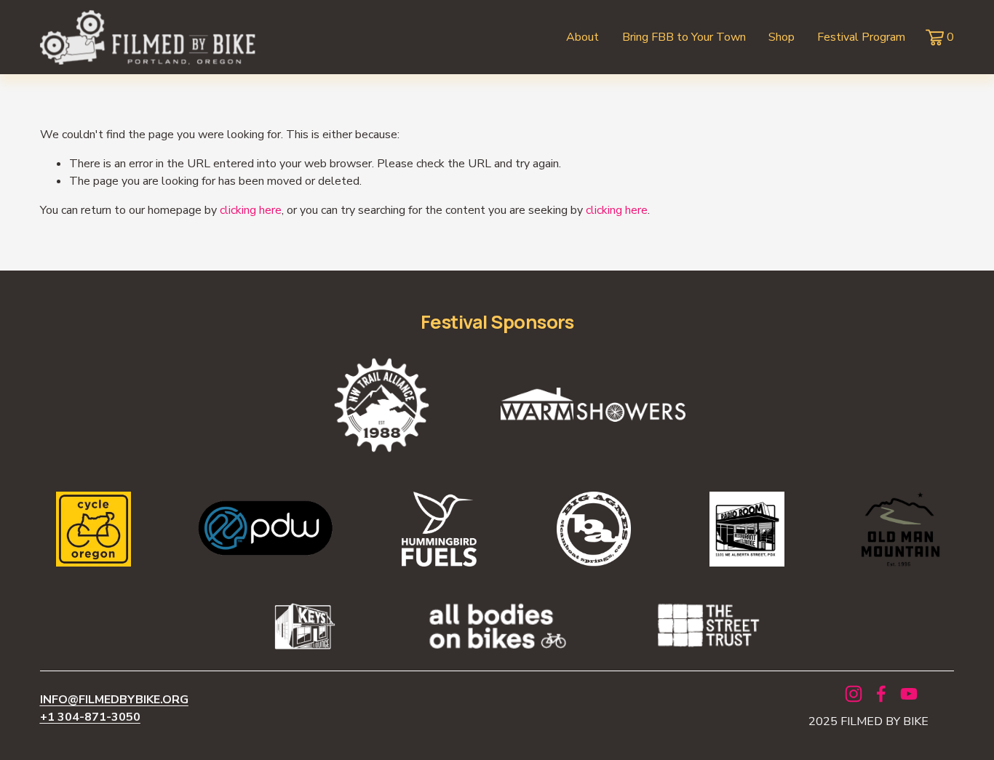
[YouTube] (909, 694)
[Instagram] (853, 694)
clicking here (251, 210)
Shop (781, 37)
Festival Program (861, 37)
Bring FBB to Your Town (684, 37)
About (582, 37)
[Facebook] (881, 694)
